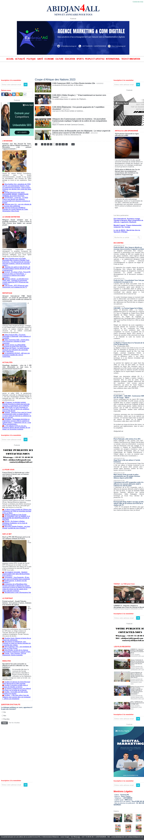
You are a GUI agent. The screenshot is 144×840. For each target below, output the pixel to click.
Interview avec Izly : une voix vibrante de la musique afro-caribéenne (16, 205)
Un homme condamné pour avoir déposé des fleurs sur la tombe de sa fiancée (16, 689)
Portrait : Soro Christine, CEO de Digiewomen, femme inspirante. (14, 654)
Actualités (7, 362)
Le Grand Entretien (11, 217)
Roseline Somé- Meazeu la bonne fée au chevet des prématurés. (16, 639)
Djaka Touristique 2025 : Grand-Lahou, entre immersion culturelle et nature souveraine (15, 341)
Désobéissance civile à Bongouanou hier (17, 592)
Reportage (7, 293)
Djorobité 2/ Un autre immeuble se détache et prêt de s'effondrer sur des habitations (15, 665)
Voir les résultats (14, 723)
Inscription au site (74, 838)
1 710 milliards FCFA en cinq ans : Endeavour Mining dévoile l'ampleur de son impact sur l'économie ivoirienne (16, 427)
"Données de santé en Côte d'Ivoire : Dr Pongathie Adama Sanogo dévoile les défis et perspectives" (16, 268)
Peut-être (6, 719)
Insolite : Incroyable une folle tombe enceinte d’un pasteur (15, 692)
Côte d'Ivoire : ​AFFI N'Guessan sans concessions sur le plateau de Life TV (15, 286)
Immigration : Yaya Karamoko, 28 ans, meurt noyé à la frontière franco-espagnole (16, 578)
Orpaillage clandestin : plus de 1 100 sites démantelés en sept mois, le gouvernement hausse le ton (16, 367)
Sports (80, 59)
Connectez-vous (138, 2)
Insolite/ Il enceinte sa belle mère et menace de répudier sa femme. (15, 686)
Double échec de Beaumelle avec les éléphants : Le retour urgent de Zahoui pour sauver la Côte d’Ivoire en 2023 (81, 132)
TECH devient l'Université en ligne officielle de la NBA (127, 134)
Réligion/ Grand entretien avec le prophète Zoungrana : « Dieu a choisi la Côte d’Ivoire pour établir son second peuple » (16, 222)
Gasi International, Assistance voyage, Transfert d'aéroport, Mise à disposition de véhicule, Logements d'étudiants (128, 220)
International (113, 59)
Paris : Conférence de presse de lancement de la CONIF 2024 (137, 703)
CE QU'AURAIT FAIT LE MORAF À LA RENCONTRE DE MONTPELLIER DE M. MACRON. (16, 517)
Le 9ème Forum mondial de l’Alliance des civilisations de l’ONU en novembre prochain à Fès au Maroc (16, 511)
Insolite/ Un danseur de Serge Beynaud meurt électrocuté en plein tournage (16, 682)
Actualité (20, 59)
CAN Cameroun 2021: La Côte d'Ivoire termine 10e (73, 83)
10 (63, 144)
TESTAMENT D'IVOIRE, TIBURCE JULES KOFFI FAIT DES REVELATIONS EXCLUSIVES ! (16, 573)
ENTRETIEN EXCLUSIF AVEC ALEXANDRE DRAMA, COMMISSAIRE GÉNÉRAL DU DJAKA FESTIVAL (15, 194)
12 (73, 144)
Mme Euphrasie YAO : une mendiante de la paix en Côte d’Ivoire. (16, 647)
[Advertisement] (56, 68)
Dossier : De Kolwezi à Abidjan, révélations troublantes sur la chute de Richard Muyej (14, 522)
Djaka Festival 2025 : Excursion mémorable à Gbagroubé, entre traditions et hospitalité (16, 336)
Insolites (6, 661)
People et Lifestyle (95, 59)
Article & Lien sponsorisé (126, 131)
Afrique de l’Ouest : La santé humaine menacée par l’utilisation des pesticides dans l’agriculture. (15, 349)
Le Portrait (7, 598)
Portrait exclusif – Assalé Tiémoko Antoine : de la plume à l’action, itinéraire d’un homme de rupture (16, 602)
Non (4, 715)
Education (70, 59)
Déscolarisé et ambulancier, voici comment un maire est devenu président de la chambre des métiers (16, 643)
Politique (31, 59)
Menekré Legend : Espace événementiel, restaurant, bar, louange (128, 226)
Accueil (10, 59)
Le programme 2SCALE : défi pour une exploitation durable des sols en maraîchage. (16, 354)
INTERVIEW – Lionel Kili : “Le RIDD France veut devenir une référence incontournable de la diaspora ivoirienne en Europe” (16, 200)
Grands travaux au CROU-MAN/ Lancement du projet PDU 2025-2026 (14, 345)
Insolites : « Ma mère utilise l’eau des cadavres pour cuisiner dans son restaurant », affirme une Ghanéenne (16, 696)
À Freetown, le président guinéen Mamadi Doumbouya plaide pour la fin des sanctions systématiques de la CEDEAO (16, 404)
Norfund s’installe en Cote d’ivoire (15, 514)
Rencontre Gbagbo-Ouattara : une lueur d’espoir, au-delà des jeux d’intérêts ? (16, 527)
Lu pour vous (8, 469)
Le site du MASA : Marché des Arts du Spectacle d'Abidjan (127, 231)
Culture (59, 59)
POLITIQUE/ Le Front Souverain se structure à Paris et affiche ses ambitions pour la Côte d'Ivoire (15, 409)
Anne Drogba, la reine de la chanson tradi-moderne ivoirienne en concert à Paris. (16, 650)
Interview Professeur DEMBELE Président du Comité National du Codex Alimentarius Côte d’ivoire (15, 209)
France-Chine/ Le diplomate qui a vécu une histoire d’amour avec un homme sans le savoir (15, 474)
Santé (40, 59)
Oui (4, 712)
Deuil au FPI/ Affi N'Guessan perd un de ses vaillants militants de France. (16, 537)
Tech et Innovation (130, 59)
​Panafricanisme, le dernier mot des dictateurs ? (14, 581)
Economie (49, 59)
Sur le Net (7, 534)
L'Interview (7, 141)
